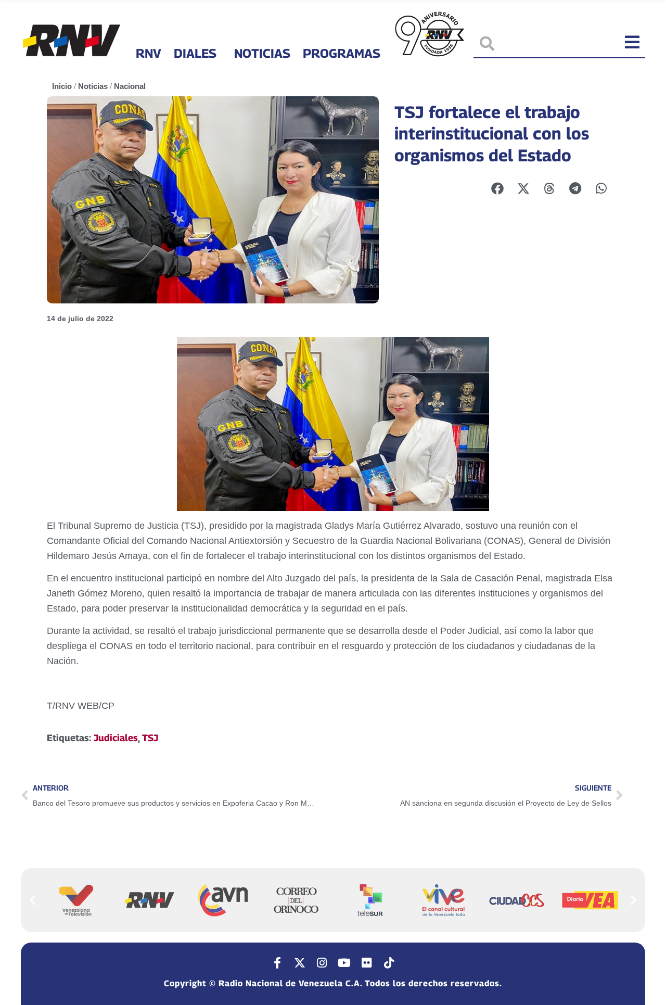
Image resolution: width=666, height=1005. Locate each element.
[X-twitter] (300, 963)
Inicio (62, 86)
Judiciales (116, 737)
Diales (195, 53)
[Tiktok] (389, 963)
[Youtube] (344, 963)
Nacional (130, 86)
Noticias (262, 53)
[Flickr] (367, 963)
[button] (32, 899)
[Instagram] (322, 963)
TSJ (150, 737)
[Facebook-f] (277, 963)
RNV (148, 53)
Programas (341, 53)
